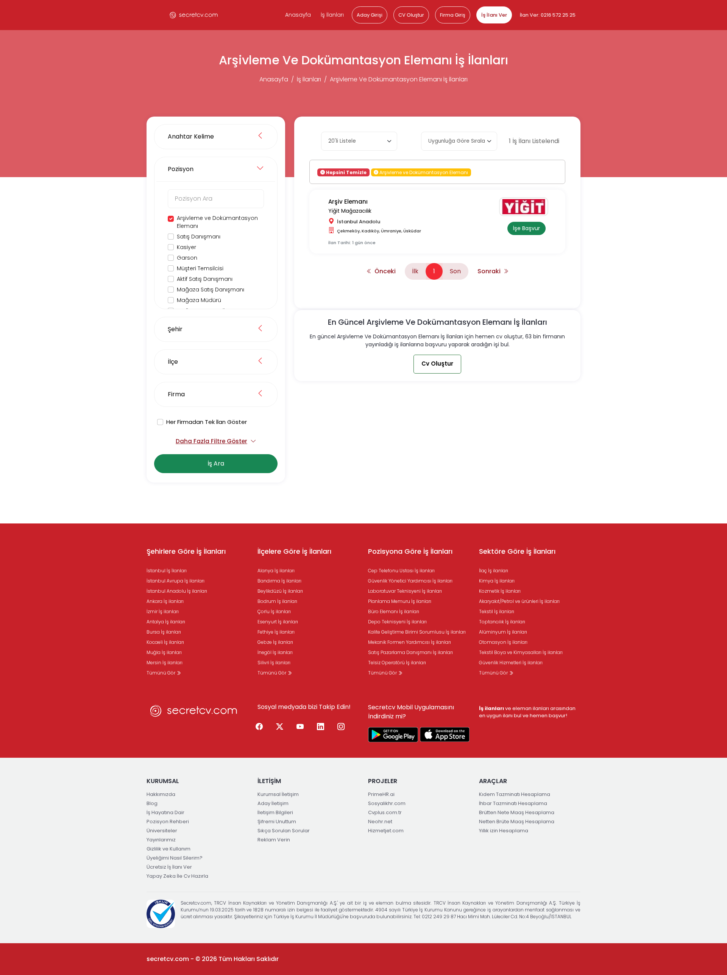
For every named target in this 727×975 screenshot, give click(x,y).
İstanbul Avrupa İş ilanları (175, 581)
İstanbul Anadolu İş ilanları (177, 591)
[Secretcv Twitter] (279, 727)
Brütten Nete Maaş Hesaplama (516, 812)
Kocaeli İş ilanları (165, 642)
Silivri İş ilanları (273, 662)
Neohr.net (380, 821)
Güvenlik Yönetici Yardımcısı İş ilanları (410, 581)
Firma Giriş (452, 15)
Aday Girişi (369, 15)
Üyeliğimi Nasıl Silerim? (175, 857)
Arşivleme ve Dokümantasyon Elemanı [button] (423, 172)
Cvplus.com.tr (385, 812)
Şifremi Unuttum (276, 821)
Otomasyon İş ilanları (503, 642)
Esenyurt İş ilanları (277, 621)
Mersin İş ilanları (165, 662)
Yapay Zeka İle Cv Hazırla (177, 876)
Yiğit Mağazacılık (349, 211)
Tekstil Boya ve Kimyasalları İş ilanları (521, 652)
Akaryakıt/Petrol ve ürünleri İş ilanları (519, 601)
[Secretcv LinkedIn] (320, 727)
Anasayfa (298, 15)
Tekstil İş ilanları (496, 611)
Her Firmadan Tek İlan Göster (206, 422)
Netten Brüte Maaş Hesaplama (516, 821)
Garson (187, 258)
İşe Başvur (526, 228)
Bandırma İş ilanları (279, 581)
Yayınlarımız (161, 839)
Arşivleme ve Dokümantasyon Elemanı (217, 222)
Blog (152, 803)
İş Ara (215, 463)
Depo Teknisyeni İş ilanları (397, 621)
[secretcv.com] (194, 15)
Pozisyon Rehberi (168, 821)
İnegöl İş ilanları (275, 652)
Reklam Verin (273, 839)
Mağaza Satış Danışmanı (210, 289)
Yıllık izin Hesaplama (503, 830)
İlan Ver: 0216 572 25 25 (548, 15)
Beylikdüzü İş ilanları (280, 591)
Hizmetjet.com (386, 830)
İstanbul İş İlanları (167, 570)
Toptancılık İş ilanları (502, 621)
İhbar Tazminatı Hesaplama (513, 803)
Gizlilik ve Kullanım (168, 848)
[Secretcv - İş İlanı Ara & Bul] (393, 734)
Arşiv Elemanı (348, 202)
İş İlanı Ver (494, 15)
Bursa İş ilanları (164, 632)
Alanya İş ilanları (276, 570)
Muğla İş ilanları (164, 652)
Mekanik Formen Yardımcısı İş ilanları (409, 642)
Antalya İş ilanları (166, 621)
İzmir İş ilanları (163, 611)
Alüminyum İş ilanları (503, 632)
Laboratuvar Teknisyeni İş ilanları (405, 591)
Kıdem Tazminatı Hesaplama (514, 794)
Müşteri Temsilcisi (200, 268)
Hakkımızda (161, 794)
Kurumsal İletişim (278, 794)
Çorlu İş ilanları (274, 611)
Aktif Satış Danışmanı (204, 279)
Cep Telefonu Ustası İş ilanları (401, 570)
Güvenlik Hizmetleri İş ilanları (511, 662)
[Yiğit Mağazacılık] (526, 206)
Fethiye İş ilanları (276, 632)
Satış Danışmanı (198, 236)
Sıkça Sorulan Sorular (283, 830)
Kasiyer (186, 247)
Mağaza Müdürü (199, 300)
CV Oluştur (411, 15)
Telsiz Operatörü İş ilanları (397, 662)
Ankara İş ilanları (165, 601)
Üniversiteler (162, 830)
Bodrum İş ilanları (277, 601)
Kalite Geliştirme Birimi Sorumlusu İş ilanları (417, 632)
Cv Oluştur (437, 364)
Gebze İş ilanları (275, 642)
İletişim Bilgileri (275, 812)
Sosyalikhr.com (387, 803)
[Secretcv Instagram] (341, 727)
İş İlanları (332, 15)
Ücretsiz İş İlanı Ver (169, 867)
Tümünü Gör (161, 673)
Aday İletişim (273, 803)
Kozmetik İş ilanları (500, 591)
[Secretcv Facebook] (259, 727)
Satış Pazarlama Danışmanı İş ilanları (410, 652)
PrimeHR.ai (381, 794)
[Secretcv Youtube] (300, 727)
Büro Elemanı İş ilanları (393, 611)
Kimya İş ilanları (497, 581)
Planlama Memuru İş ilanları (399, 601)
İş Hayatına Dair (165, 812)
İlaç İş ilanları (493, 570)
